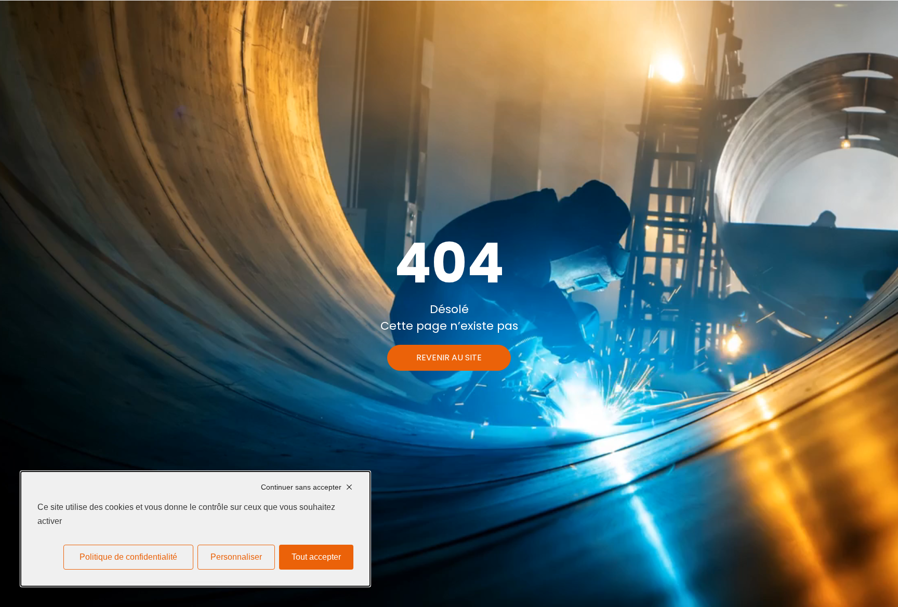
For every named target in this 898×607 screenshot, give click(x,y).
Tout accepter (316, 556)
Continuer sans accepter (301, 487)
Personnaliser (236, 556)
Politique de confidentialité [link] (128, 556)
